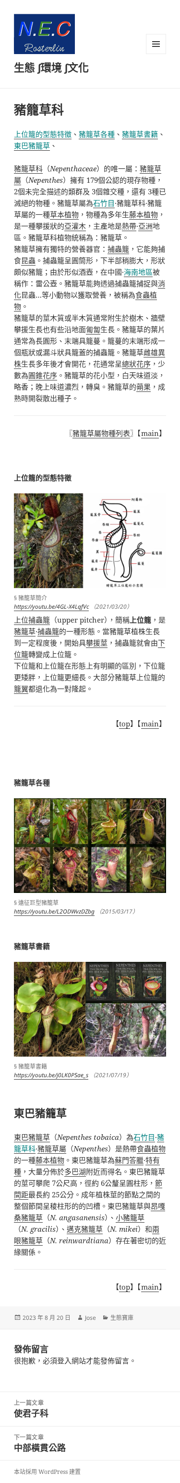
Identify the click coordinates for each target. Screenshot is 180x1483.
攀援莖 (97, 642)
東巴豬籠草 (32, 145)
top (124, 723)
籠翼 (21, 688)
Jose (90, 1318)
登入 (64, 1360)
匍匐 (93, 329)
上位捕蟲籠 (32, 619)
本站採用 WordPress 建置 (47, 1472)
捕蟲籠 (48, 631)
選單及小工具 (156, 44)
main (150, 433)
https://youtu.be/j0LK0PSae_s (51, 1075)
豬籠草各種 (97, 134)
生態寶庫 (121, 1318)
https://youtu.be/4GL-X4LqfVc (51, 606)
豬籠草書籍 (140, 134)
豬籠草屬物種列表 (101, 433)
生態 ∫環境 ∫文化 (51, 67)
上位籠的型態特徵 (43, 134)
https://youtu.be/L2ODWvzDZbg (54, 911)
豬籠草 (25, 631)
